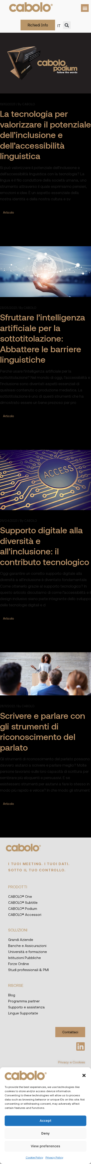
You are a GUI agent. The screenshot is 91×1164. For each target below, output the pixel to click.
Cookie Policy (34, 1157)
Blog (11, 995)
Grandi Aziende (20, 939)
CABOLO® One (20, 896)
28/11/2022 (7, 706)
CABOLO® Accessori (24, 914)
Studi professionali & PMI (28, 970)
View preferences (45, 1146)
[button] (84, 1075)
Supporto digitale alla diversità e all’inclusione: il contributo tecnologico (44, 546)
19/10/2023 (7, 104)
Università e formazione (27, 952)
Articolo (8, 212)
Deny (45, 1133)
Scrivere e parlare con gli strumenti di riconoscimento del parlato (42, 731)
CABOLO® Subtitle (23, 902)
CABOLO (26, 104)
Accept (45, 1120)
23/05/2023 (8, 308)
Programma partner (24, 1001)
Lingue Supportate (23, 1013)
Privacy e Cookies (71, 1062)
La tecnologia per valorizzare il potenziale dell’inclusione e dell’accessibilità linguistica (45, 134)
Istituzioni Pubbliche (24, 958)
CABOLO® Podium (22, 908)
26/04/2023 (9, 521)
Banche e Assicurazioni (27, 945)
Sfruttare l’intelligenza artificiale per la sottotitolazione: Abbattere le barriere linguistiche (42, 338)
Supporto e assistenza (26, 1007)
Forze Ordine (18, 964)
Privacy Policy (54, 1157)
